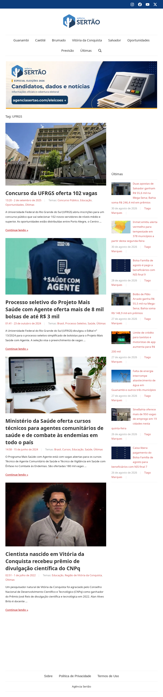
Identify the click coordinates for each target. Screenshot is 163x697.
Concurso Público (68, 200)
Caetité (40, 40)
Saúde (91, 323)
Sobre (48, 676)
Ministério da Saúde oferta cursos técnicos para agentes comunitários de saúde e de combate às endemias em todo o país (54, 431)
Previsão (67, 50)
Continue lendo (15, 230)
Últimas (86, 50)
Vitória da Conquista (87, 40)
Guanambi (21, 40)
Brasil (60, 323)
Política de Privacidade (75, 676)
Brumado (59, 40)
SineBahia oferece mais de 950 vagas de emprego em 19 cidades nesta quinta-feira (134, 419)
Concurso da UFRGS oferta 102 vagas (51, 193)
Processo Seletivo (75, 323)
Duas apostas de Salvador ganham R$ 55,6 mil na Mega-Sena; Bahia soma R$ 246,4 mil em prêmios (133, 193)
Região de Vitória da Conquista (83, 575)
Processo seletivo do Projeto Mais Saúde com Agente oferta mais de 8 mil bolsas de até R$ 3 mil (54, 309)
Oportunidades (138, 40)
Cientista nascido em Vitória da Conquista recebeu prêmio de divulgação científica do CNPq (44, 561)
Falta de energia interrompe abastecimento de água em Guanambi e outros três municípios (133, 380)
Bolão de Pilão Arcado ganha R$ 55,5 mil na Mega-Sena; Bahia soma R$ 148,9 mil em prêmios (133, 303)
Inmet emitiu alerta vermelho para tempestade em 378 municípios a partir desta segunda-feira (134, 231)
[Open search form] (100, 50)
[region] (134, 139)
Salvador (114, 40)
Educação (86, 200)
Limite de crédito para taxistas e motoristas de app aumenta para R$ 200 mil (133, 342)
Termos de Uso (108, 676)
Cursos (66, 449)
